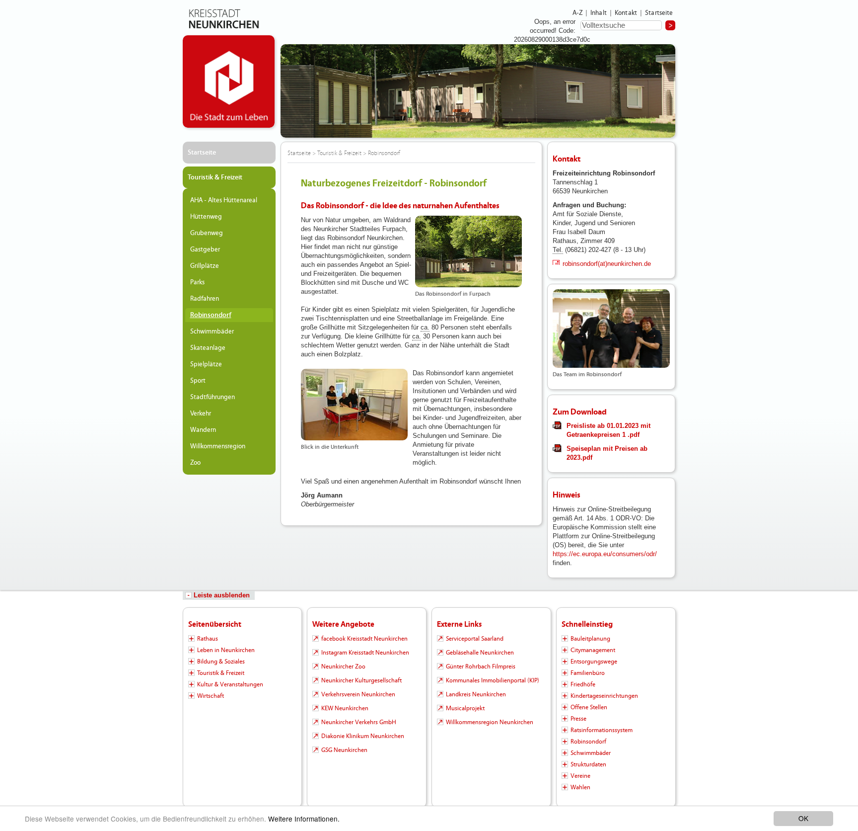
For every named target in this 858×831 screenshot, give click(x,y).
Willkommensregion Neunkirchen (489, 722)
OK (803, 818)
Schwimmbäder (212, 331)
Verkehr (200, 413)
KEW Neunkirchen (344, 708)
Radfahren (204, 299)
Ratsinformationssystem (602, 730)
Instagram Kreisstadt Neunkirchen (365, 652)
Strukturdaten (588, 764)
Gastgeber (205, 249)
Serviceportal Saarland (474, 638)
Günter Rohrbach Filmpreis (480, 666)
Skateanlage (207, 348)
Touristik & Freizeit (215, 177)
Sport (198, 381)
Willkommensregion (217, 446)
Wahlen (580, 787)
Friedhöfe (583, 684)
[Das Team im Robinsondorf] (611, 328)
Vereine (580, 775)
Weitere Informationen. (304, 819)
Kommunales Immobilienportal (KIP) (492, 680)
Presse (578, 718)
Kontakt (626, 13)
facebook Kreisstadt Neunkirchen (364, 638)
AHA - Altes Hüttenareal (223, 200)
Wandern (203, 430)
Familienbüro (588, 672)
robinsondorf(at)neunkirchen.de (607, 263)
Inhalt (598, 13)
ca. (425, 327)
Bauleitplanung (590, 638)
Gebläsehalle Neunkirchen (480, 652)
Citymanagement (593, 650)
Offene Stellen (589, 707)
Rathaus (207, 638)
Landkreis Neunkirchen (476, 694)
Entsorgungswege (594, 661)
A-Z (577, 13)
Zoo (195, 463)
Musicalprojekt (465, 708)
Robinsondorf (210, 315)
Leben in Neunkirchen (226, 650)
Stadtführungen (212, 397)
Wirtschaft (210, 695)
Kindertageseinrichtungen (604, 695)
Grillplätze (204, 266)
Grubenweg (206, 233)
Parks (197, 282)
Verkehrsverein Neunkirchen (358, 694)
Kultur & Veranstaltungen (230, 684)
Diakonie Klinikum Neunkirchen (362, 736)
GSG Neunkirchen (344, 750)
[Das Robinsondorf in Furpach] (468, 251)
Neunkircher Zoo (343, 666)
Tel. (558, 249)
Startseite (659, 13)
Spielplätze (206, 364)
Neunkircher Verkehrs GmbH (358, 722)
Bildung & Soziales (221, 661)
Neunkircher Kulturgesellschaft (361, 680)
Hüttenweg (206, 217)
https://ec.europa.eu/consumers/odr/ (605, 554)
